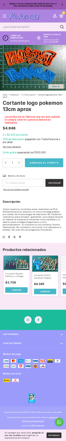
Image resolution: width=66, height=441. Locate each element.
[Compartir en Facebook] (9, 237)
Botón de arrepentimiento (33, 421)
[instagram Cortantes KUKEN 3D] (28, 320)
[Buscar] (62, 27)
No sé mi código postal (16, 189)
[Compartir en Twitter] (14, 237)
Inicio (5, 95)
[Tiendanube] (33, 426)
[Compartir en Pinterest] (20, 237)
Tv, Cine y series (28, 95)
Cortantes (14, 95)
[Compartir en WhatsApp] (4, 237)
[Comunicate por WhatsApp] (59, 422)
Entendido (54, 435)
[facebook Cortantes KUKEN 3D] (38, 320)
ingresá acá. (54, 417)
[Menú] (5, 16)
